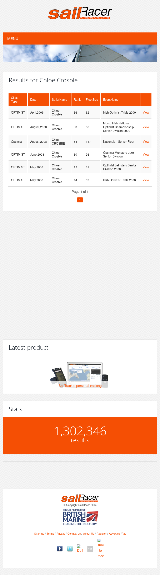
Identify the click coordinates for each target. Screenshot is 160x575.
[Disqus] (80, 274)
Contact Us (74, 533)
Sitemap (39, 533)
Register (101, 533)
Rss (124, 533)
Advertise (114, 533)
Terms (50, 533)
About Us (88, 533)
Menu (12, 38)
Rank (77, 99)
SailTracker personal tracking (80, 385)
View (146, 112)
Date (33, 99)
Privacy (60, 533)
